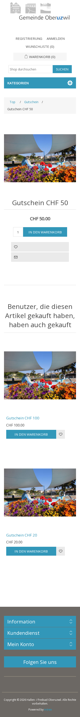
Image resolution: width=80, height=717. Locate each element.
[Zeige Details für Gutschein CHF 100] (40, 375)
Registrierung (29, 38)
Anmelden (56, 38)
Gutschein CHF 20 (21, 535)
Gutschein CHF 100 (22, 418)
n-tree (48, 709)
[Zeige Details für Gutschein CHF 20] (40, 493)
